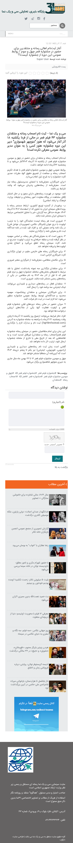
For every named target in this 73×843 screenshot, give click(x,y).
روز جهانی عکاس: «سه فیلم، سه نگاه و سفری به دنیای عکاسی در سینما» (30, 632)
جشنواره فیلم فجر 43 (25, 373)
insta (38, 18)
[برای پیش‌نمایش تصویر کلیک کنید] (36, 98)
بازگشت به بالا (61, 467)
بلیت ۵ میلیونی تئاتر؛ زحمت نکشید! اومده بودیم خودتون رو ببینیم (28, 581)
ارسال (57, 458)
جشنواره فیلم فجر (46, 373)
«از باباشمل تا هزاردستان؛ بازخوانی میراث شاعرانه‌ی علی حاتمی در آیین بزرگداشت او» (29, 685)
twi (26, 18)
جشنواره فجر (35, 377)
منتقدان (56, 380)
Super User (43, 59)
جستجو (62, 26)
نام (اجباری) (58, 402)
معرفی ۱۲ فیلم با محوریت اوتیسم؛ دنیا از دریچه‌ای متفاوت (29, 615)
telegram (32, 19)
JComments (9, 464)
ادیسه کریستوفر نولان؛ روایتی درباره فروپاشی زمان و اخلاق (31, 666)
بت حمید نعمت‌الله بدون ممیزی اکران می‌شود (30, 598)
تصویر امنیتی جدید (53, 444)
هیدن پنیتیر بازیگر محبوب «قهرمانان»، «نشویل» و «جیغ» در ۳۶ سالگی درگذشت (29, 649)
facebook (44, 18)
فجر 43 (22, 377)
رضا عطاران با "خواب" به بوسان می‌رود (30, 545)
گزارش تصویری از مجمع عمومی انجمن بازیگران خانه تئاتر (30, 530)
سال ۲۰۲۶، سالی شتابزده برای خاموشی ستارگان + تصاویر (30, 496)
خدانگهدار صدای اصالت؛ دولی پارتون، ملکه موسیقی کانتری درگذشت (27, 513)
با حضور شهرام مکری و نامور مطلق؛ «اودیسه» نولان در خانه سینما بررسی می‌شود (31, 566)
